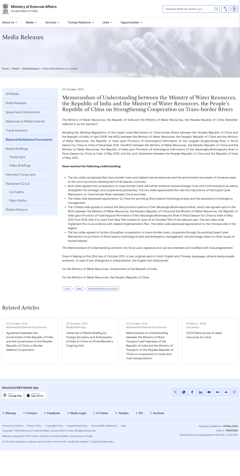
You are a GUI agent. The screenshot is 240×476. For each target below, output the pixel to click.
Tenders (123, 413)
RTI (141, 413)
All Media (12, 94)
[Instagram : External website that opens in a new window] (234, 392)
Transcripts (17, 157)
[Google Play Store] (12, 395)
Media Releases (31, 68)
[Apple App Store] (35, 395)
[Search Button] (216, 9)
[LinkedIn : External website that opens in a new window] (200, 392)
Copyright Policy (54, 425)
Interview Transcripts (20, 175)
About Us (8, 22)
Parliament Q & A (18, 184)
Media (30, 22)
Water (79, 288)
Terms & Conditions (13, 425)
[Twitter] (175, 392)
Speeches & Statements (23, 112)
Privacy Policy (34, 425)
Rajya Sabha (18, 200)
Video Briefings (20, 165)
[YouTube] (209, 392)
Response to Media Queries (25, 121)
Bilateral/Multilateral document (103, 288)
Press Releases (16, 103)
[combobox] (225, 9)
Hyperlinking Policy (77, 425)
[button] (234, 9)
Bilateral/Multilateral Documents (29, 140)
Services (51, 22)
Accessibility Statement (104, 425)
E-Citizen (102, 413)
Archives (158, 413)
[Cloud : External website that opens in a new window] (225, 392)
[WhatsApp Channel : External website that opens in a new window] (183, 392)
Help (123, 425)
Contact (31, 413)
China (67, 288)
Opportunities (130, 22)
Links (105, 22)
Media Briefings (17, 149)
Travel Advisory (16, 130)
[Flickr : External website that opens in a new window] (217, 392)
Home (5, 68)
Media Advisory (17, 210)
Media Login (78, 413)
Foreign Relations (79, 22)
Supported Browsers (102, 441)
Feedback (53, 413)
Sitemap (10, 413)
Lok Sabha (16, 192)
